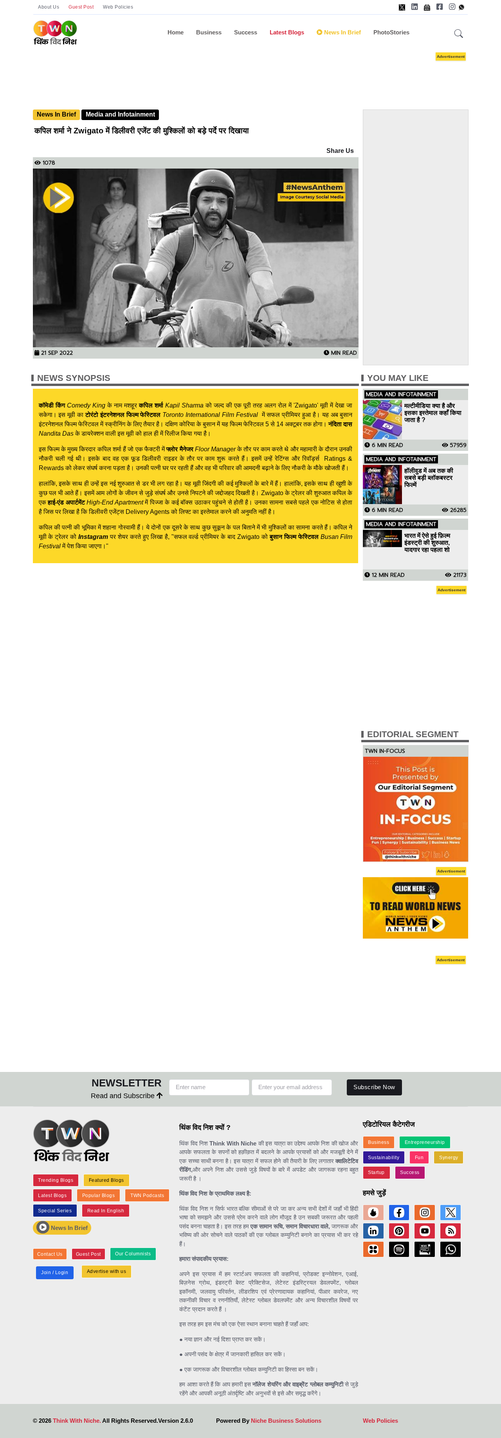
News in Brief (342, 32)
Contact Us (50, 1254)
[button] (459, 34)
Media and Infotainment (120, 114)
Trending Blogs (55, 1180)
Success (245, 32)
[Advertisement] (262, 73)
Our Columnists (133, 1254)
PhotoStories (391, 32)
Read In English (105, 1211)
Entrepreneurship (425, 1142)
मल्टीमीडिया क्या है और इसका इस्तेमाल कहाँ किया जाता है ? (432, 412)
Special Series (55, 1211)
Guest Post (81, 7)
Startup (376, 1172)
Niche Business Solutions (286, 1420)
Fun (419, 1157)
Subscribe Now (374, 1087)
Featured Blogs (106, 1180)
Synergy (448, 1157)
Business (209, 32)
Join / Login (54, 1272)
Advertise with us (106, 1271)
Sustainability (383, 1157)
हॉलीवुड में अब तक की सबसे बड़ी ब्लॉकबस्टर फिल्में (428, 477)
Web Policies (118, 7)
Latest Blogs (287, 32)
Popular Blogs (98, 1195)
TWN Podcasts (147, 1195)
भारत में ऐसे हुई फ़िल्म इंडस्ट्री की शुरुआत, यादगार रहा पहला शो (427, 542)
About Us (48, 7)
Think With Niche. (77, 1420)
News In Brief (56, 114)
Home (176, 32)
